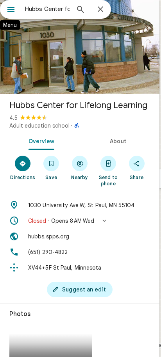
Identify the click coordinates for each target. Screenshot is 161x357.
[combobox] (47, 9)
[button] (79, 221)
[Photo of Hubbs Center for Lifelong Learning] (79, 47)
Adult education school (39, 125)
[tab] (40, 140)
